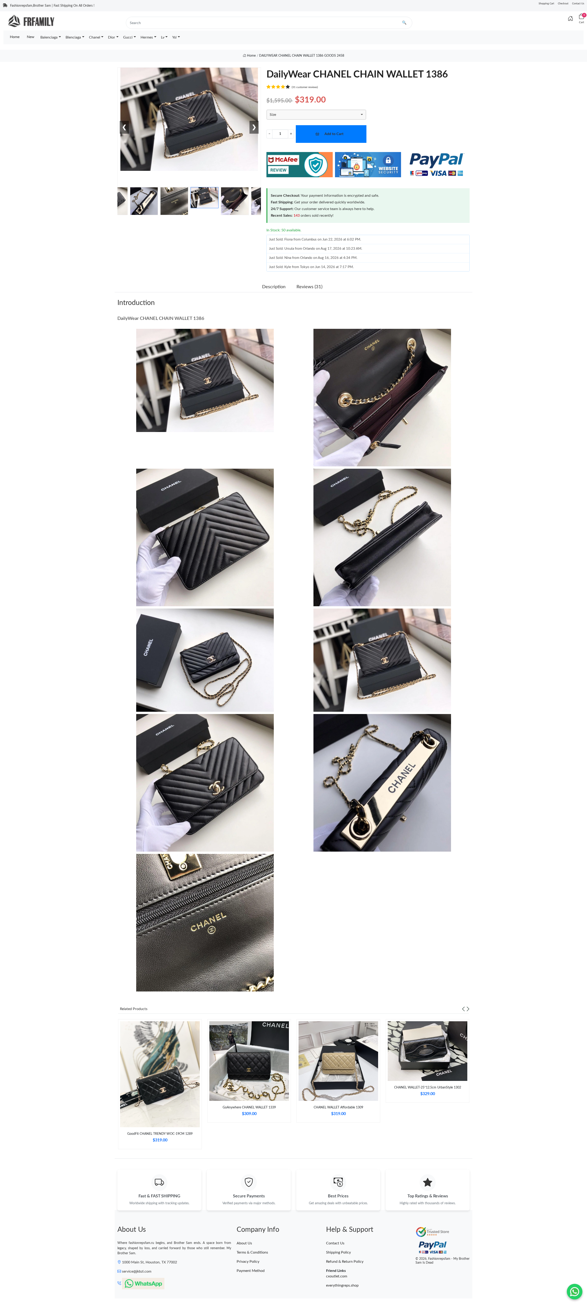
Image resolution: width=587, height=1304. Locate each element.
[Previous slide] (463, 1009)
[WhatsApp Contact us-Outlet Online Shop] (574, 1291)
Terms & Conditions (252, 1252)
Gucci (128, 37)
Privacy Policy (248, 1261)
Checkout (563, 3)
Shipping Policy (338, 1252)
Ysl (174, 37)
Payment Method (251, 1271)
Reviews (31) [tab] (309, 287)
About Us (244, 1243)
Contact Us (578, 3)
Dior (111, 37)
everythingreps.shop (342, 1285)
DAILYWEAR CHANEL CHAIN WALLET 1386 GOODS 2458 (301, 55)
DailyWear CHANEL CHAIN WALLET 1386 (160, 318)
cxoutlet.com (336, 1276)
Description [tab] (273, 287)
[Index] (570, 19)
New (30, 37)
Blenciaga (73, 37)
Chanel (94, 37)
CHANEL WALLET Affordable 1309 (338, 1107)
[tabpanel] (160, 1086)
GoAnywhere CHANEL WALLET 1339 (249, 1107)
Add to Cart (333, 134)
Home (14, 37)
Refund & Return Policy (344, 1261)
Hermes (147, 37)
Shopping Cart (546, 3)
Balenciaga (49, 37)
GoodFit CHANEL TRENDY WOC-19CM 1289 (160, 1133)
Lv (162, 37)
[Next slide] (468, 1009)
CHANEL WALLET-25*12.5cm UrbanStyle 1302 (427, 1087)
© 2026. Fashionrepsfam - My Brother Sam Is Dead (442, 1260)
